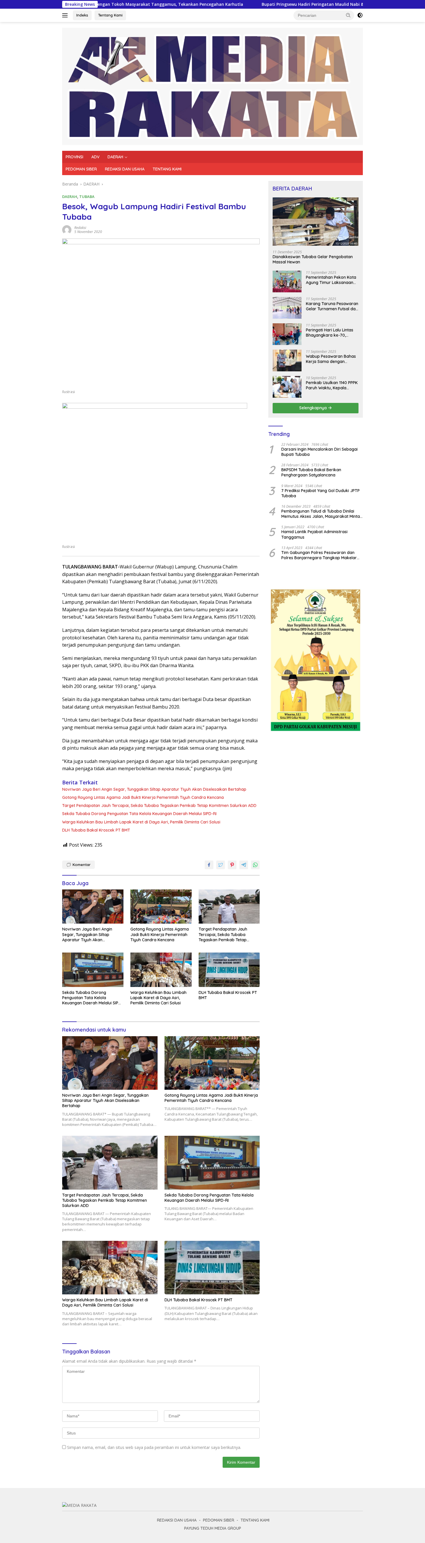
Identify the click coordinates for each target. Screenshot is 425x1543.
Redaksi (80, 227)
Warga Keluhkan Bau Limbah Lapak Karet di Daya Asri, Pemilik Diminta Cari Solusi (141, 822)
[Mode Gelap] (360, 15)
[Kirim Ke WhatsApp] (255, 865)
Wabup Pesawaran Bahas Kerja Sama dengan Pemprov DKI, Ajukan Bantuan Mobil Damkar (331, 359)
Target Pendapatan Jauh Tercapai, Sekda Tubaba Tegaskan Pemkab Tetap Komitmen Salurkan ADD (159, 805)
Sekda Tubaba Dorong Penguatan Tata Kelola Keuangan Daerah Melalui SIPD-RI (139, 813)
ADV (95, 156)
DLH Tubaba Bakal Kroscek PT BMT (96, 830)
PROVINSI (74, 156)
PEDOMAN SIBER (81, 169)
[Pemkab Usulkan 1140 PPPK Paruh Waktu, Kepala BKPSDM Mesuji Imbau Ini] (287, 387)
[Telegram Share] (243, 865)
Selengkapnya (313, 407)
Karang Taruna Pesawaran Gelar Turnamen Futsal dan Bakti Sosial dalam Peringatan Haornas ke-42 (332, 306)
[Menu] (66, 15)
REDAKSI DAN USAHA (125, 169)
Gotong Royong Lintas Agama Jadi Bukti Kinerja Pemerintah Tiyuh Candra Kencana (143, 797)
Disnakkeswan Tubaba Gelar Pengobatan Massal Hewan (313, 259)
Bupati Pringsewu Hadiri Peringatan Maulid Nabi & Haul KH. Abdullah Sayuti (272, 4)
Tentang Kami (110, 15)
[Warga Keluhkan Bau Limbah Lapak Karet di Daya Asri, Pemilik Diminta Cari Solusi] (161, 970)
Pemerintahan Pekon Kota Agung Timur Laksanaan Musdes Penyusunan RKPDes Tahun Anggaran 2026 (331, 280)
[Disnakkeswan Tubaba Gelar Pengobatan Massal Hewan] (316, 221)
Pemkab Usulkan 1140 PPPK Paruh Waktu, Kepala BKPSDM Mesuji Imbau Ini (332, 385)
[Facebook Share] (209, 865)
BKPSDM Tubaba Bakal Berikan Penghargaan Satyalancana (311, 472)
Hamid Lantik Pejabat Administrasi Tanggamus (314, 534)
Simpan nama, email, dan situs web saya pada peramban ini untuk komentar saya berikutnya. (154, 1447)
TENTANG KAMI (167, 169)
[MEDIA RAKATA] (212, 86)
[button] (348, 15)
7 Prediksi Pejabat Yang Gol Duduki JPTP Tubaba (320, 493)
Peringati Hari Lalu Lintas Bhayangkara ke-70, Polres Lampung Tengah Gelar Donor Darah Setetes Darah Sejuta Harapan (332, 332)
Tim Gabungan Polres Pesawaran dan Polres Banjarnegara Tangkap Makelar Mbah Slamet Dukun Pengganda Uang (319, 555)
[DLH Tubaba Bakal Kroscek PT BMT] (229, 970)
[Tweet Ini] (220, 865)
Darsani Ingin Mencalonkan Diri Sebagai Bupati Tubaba (319, 452)
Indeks (82, 15)
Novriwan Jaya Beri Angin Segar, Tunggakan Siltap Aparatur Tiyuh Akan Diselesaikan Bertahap (154, 789)
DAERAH (115, 156)
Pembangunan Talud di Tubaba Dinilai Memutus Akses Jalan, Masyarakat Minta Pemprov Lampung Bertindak (320, 514)
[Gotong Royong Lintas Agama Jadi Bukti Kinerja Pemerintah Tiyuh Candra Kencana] (161, 906)
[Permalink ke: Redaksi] (66, 229)
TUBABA (87, 196)
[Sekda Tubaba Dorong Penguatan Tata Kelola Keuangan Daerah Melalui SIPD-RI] (92, 970)
